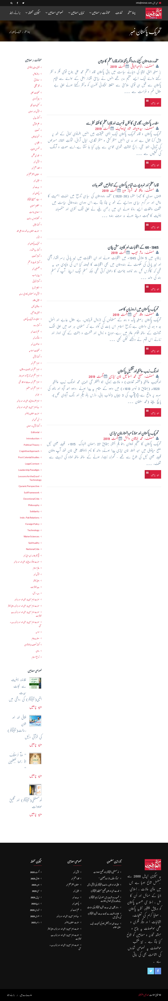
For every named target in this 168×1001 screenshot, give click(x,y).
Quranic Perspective (29, 486)
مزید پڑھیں (155, 103)
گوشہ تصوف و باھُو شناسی (31, 645)
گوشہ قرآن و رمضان (33, 426)
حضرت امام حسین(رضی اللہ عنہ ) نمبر (27, 599)
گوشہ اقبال (36, 225)
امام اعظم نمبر (35, 363)
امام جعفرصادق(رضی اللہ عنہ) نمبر (28, 401)
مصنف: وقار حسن (144, 314)
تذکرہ (37, 237)
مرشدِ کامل (36, 74)
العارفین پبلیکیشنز (143, 995)
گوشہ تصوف (35, 256)
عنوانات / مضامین (100, 12)
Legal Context (32, 464)
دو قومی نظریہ (35, 306)
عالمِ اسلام (36, 568)
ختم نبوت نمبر (35, 332)
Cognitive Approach (29, 451)
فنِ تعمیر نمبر (35, 420)
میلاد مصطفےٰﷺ (33, 199)
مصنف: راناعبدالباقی (143, 66)
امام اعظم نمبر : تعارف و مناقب (29, 369)
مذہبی (37, 651)
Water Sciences (31, 536)
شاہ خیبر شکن (35, 155)
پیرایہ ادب (35, 275)
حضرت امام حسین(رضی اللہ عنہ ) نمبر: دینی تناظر (23, 606)
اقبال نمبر (36, 181)
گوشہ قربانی (35, 281)
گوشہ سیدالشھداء (34, 250)
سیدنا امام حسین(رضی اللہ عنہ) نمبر (28, 407)
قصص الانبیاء (34, 149)
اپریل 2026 (35, 897)
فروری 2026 (34, 910)
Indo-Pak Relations (29, 518)
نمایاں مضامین (77, 12)
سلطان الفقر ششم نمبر (33, 174)
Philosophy (33, 505)
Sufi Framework (31, 493)
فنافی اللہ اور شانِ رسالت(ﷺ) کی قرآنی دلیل (103, 885)
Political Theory (31, 445)
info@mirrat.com (144, 3)
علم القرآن (36, 124)
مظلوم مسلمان (34, 206)
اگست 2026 (34, 872)
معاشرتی (36, 80)
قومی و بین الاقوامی (33, 67)
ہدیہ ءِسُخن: (35, 593)
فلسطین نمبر (35, 269)
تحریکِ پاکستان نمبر (33, 243)
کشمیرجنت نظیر (34, 105)
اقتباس (37, 143)
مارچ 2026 (35, 903)
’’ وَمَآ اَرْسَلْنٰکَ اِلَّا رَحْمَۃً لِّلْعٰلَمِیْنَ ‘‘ (109, 878)
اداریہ (37, 632)
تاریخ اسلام (35, 657)
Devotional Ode (31, 499)
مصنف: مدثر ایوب (143, 252)
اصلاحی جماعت (34, 212)
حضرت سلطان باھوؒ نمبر (32, 413)
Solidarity (34, 511)
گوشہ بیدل (36, 118)
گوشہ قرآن (36, 357)
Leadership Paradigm (28, 470)
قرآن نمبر (36, 162)
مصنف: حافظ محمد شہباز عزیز (138, 190)
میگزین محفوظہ (34, 12)
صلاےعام (35, 638)
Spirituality (33, 543)
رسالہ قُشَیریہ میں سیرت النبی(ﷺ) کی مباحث (103, 907)
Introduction (32, 438)
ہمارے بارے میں (26, 995)
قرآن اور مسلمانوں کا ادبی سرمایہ (29, 294)
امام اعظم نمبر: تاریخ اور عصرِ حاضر (29, 376)
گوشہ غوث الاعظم (33, 262)
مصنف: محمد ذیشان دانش (139, 438)
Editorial (35, 432)
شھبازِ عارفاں (35, 136)
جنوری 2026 (34, 916)
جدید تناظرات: (34, 587)
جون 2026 (35, 885)
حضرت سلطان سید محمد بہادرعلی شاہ (28, 231)
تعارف (118, 12)
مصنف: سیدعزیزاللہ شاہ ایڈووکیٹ (135, 128)
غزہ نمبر (37, 395)
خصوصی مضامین (55, 12)
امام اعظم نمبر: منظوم (32, 388)
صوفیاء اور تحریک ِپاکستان (31, 319)
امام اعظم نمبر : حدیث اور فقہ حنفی (29, 382)
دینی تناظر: (36, 581)
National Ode (32, 549)
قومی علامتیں (35, 313)
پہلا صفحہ (131, 12)
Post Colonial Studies (28, 457)
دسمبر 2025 (35, 922)
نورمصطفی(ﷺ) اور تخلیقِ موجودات (106, 872)
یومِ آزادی (35, 99)
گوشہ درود (36, 325)
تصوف (37, 130)
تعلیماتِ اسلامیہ (34, 350)
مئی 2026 (35, 891)
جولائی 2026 (35, 878)
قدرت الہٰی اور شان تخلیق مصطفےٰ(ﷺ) (105, 891)
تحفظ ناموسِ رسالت (33, 218)
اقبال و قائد (36, 300)
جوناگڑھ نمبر (36, 338)
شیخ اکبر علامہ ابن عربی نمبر (31, 555)
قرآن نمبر (36, 574)
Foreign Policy (32, 524)
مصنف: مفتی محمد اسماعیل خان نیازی (132, 376)
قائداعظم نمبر (35, 168)
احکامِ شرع (35, 288)
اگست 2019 (117, 66)
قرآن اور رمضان (33, 111)
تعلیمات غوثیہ (35, 93)
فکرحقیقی (36, 86)
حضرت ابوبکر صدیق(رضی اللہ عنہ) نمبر (26, 562)
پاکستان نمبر (36, 193)
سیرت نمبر (36, 187)
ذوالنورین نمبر (35, 344)
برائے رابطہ (15, 12)
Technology (33, 530)
